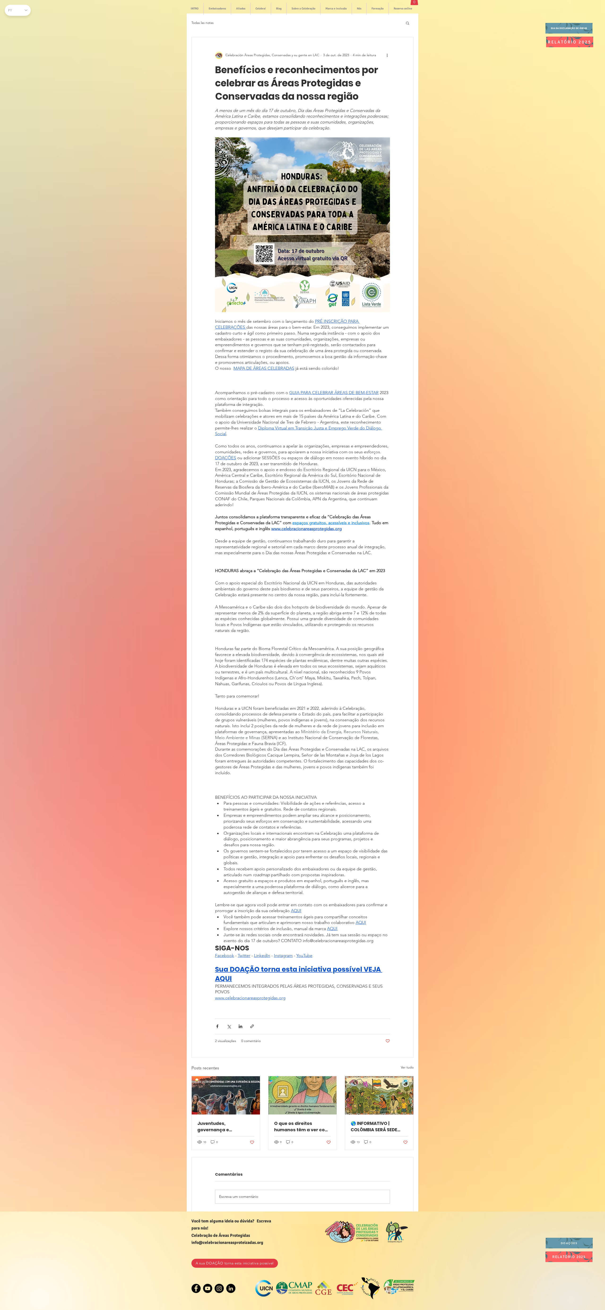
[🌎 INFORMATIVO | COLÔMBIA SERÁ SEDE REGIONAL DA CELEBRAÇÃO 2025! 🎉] (379, 1095)
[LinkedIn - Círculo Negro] (230, 1288)
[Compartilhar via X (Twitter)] (229, 1026)
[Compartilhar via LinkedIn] (240, 1026)
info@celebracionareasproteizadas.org (227, 1242)
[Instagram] (219, 1288)
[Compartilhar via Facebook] (217, 1026)
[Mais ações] (387, 55)
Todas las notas (202, 23)
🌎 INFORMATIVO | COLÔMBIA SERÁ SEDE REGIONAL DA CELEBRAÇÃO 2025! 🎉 (375, 1126)
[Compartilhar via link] (252, 1026)
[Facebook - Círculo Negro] (196, 1288)
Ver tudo (407, 1067)
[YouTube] (207, 1288)
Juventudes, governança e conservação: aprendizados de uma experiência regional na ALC (224, 1126)
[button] (407, 23)
